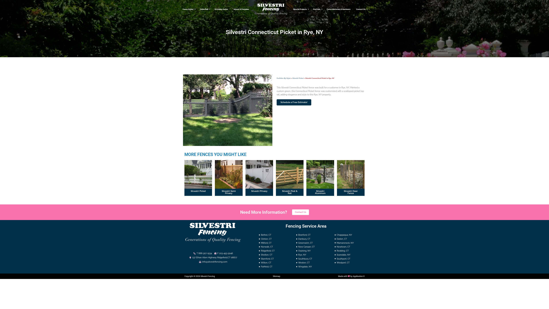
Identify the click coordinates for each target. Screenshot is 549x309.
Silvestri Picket (298, 78)
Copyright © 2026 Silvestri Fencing (199, 276)
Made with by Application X (351, 276)
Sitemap (276, 276)
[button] (186, 110)
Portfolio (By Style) (284, 78)
